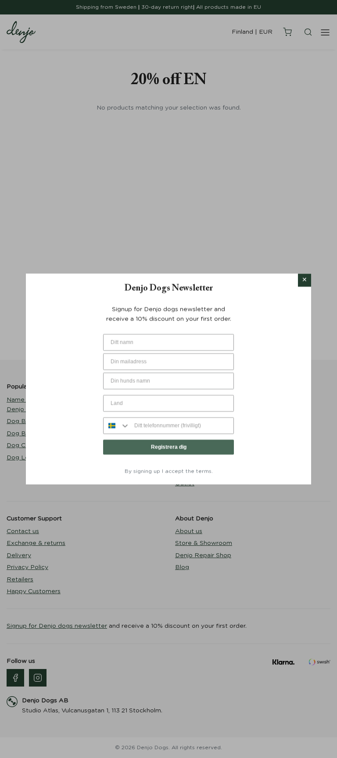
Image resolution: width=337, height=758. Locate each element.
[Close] (304, 280)
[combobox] (117, 426)
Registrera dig (168, 447)
